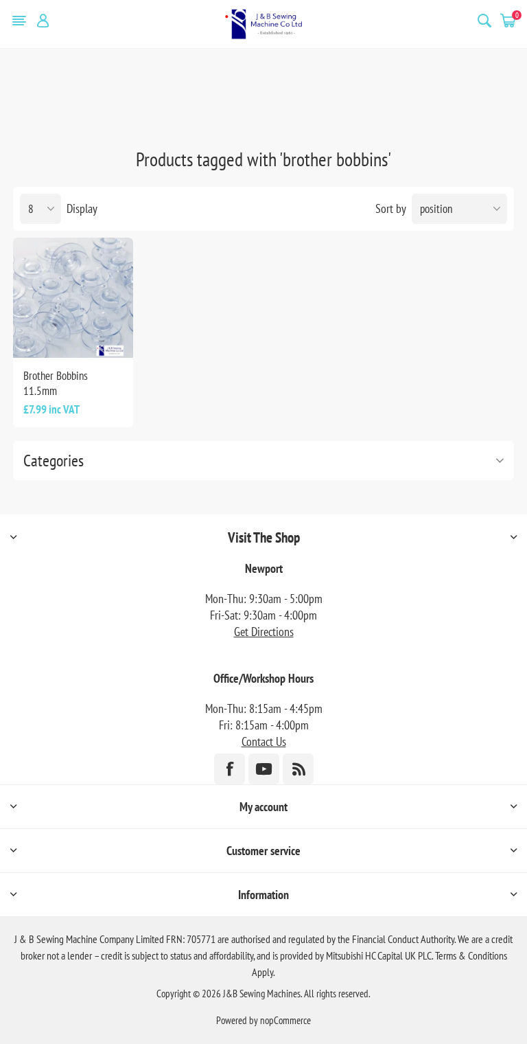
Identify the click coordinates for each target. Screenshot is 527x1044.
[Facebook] (229, 768)
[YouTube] (263, 768)
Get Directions (264, 631)
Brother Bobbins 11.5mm (55, 383)
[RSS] (298, 768)
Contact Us (264, 741)
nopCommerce (285, 1020)
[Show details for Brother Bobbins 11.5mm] (73, 298)
